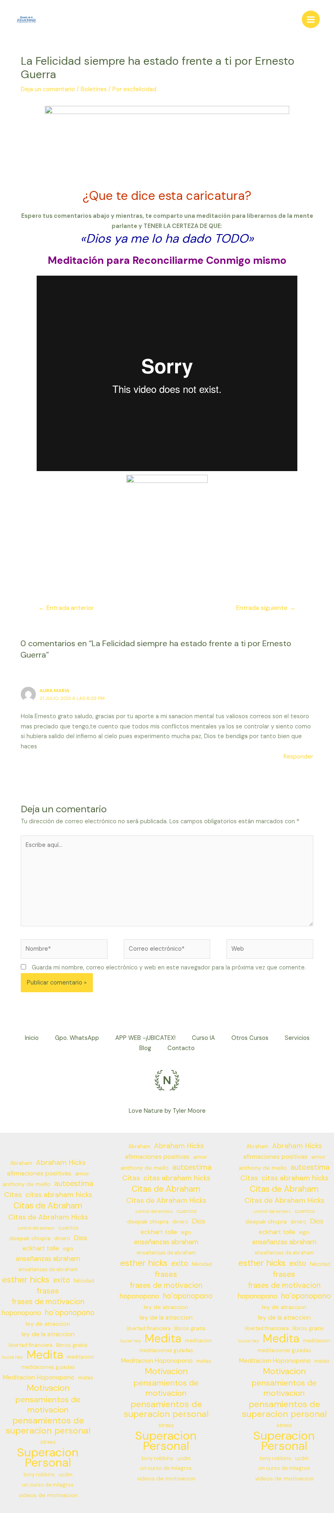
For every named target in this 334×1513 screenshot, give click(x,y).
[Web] (269, 951)
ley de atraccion (48, 1323)
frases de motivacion (48, 1302)
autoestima (73, 1183)
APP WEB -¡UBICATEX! (145, 1038)
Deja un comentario (48, 89)
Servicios (297, 1038)
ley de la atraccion (48, 1334)
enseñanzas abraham (48, 1258)
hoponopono (21, 1313)
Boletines (94, 89)
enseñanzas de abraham (48, 1269)
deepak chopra (30, 1238)
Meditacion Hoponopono (39, 1377)
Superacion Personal (48, 1457)
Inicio (32, 1038)
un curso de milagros (48, 1485)
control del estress (36, 1228)
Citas (13, 1194)
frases (48, 1291)
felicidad (84, 1281)
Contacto (181, 1048)
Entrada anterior (66, 608)
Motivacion (48, 1388)
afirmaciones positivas (39, 1173)
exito (61, 1280)
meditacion (80, 1357)
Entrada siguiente (266, 608)
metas (85, 1378)
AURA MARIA (54, 690)
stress (48, 1442)
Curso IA (203, 1038)
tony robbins (39, 1474)
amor (82, 1173)
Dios (80, 1238)
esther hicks (25, 1280)
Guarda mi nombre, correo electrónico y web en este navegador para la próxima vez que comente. (169, 967)
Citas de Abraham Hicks (48, 1217)
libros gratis (72, 1345)
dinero (62, 1238)
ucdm (66, 1474)
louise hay (12, 1357)
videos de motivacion (48, 1495)
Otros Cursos (249, 1038)
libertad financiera (31, 1345)
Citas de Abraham (47, 1206)
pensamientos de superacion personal (48, 1426)
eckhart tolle (40, 1248)
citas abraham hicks (58, 1194)
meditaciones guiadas (48, 1367)
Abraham (21, 1163)
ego (68, 1248)
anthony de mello (26, 1184)
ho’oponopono (69, 1313)
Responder (298, 757)
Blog (145, 1048)
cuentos (68, 1228)
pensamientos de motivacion (48, 1405)
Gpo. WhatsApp (77, 1038)
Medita (44, 1355)
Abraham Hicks (61, 1162)
